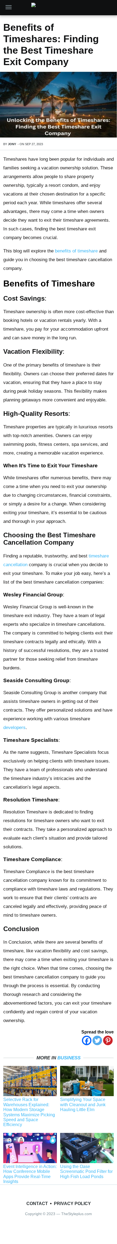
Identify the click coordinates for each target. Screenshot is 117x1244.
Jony (12, 144)
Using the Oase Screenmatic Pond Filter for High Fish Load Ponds (86, 1171)
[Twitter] (97, 1040)
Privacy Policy (72, 1203)
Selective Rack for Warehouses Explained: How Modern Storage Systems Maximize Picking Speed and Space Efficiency (29, 1112)
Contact (37, 1203)
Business (69, 1057)
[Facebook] (86, 1040)
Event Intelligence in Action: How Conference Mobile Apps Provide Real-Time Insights (30, 1174)
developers (14, 727)
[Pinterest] (108, 1040)
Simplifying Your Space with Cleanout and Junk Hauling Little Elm (83, 1104)
